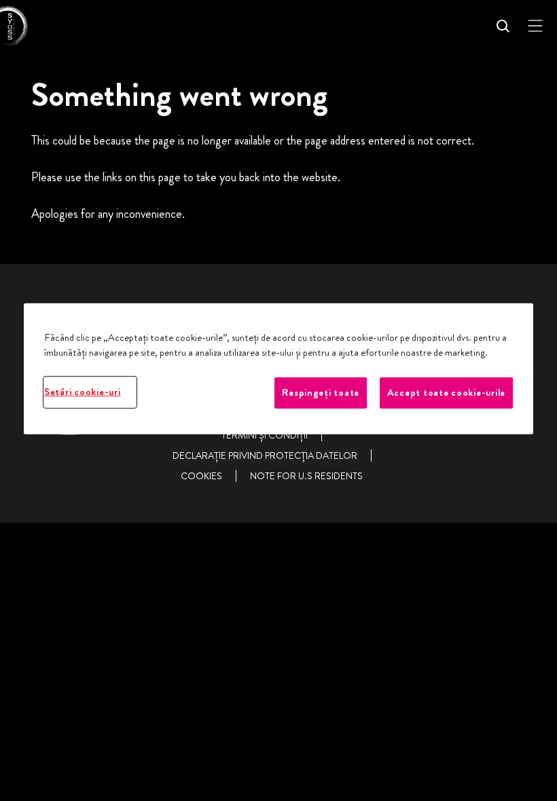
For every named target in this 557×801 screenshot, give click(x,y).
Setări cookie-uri (82, 392)
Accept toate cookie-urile (446, 393)
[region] (278, 368)
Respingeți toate (320, 393)
